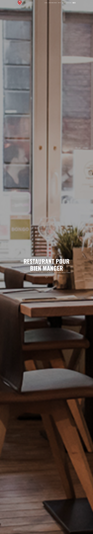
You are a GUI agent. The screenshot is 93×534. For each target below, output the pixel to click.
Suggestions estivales (53, 2)
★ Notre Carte (68, 2)
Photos (59, 2)
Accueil (46, 2)
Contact (63, 2)
